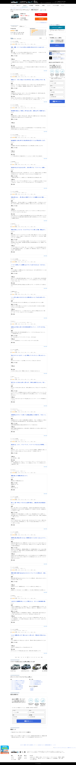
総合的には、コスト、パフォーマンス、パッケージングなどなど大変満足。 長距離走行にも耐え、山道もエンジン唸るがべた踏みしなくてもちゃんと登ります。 (29, 444)
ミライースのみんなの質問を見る (17, 686)
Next (47, 667)
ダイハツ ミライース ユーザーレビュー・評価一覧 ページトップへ (65, 747)
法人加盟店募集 (55, 758)
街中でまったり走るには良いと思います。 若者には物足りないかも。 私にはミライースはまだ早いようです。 (29, 382)
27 (29, 657)
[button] (43, 10)
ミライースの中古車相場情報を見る (36, 681)
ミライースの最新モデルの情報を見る (17, 680)
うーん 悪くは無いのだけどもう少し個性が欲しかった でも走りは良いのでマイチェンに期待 (29, 297)
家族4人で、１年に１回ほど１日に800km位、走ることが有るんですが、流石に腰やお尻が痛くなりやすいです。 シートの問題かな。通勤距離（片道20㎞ (29, 79)
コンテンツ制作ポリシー (33, 758)
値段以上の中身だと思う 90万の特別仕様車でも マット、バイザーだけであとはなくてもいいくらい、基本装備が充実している (29, 327)
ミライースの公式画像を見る (16, 684)
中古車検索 (31, 5)
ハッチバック (32, 687)
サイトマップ (44, 758)
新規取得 (59, 1)
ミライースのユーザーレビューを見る (17, 681)
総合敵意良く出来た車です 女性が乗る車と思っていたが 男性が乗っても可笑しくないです (29, 140)
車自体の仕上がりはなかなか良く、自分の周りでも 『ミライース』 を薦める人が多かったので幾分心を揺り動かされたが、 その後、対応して (29, 167)
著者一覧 (39, 758)
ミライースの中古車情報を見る (35, 680)
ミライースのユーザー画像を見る (17, 685)
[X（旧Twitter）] (22, 752)
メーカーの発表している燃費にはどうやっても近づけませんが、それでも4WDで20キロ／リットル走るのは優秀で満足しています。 (29, 264)
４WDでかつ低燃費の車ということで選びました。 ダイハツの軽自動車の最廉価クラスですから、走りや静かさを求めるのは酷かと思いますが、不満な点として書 (29, 601)
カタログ (24, 5)
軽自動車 (31, 688)
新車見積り (37, 5)
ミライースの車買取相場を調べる (41, 22)
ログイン (56, 1)
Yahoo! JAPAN (63, 1)
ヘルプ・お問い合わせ (33, 759)
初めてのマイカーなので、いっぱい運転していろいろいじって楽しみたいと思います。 (29, 355)
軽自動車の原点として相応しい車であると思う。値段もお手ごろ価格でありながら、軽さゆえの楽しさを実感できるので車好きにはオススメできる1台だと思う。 (29, 110)
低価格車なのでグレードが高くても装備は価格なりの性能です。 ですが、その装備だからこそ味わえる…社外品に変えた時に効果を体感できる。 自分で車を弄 (29, 414)
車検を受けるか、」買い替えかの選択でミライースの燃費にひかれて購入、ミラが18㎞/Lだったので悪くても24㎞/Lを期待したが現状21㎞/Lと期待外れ (29, 197)
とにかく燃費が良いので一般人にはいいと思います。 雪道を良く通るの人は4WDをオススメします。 (29, 635)
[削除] (8, 745)
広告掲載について (49, 758)
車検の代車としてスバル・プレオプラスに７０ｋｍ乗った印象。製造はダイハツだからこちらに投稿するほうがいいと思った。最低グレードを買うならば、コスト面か (29, 229)
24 (23, 657)
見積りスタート (30, 721)
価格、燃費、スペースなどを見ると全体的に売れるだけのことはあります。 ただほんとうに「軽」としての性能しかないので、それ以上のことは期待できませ (29, 47)
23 (21, 657)
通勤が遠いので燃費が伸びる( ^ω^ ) (19, 475)
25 (25, 657)
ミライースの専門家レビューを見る (17, 683)
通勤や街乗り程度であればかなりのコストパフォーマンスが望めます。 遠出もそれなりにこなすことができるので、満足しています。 (29, 573)
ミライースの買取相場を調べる (35, 684)
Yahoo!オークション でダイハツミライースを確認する (21, 732)
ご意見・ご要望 (60, 758)
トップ (13, 5)
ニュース (48, 5)
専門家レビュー (22, 26)
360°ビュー (19, 5)
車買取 (43, 5)
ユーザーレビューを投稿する (57, 27)
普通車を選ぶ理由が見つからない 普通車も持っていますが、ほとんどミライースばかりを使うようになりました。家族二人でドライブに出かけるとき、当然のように (29, 537)
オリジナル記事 (56, 5)
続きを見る (45, 70)
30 (36, 657)
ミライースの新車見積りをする (35, 683)
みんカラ (25, 758)
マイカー (62, 5)
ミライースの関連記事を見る (16, 689)
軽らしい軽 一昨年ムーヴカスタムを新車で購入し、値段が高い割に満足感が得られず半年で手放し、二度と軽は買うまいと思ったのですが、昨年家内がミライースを (29, 502)
